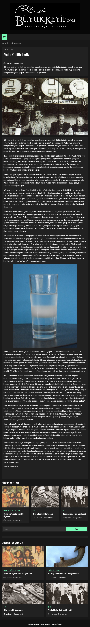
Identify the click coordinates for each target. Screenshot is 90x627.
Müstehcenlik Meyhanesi (43, 513)
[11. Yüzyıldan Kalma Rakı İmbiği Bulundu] (67, 556)
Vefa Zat (10, 50)
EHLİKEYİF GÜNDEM (10, 511)
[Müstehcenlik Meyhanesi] (45, 496)
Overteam (46, 624)
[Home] (4, 37)
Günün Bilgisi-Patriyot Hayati (74, 513)
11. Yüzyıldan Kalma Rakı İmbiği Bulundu (63, 573)
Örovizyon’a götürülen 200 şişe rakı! (14, 515)
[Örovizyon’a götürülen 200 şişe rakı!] (15, 496)
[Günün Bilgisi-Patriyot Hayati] (74, 496)
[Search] (86, 37)
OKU (5, 50)
